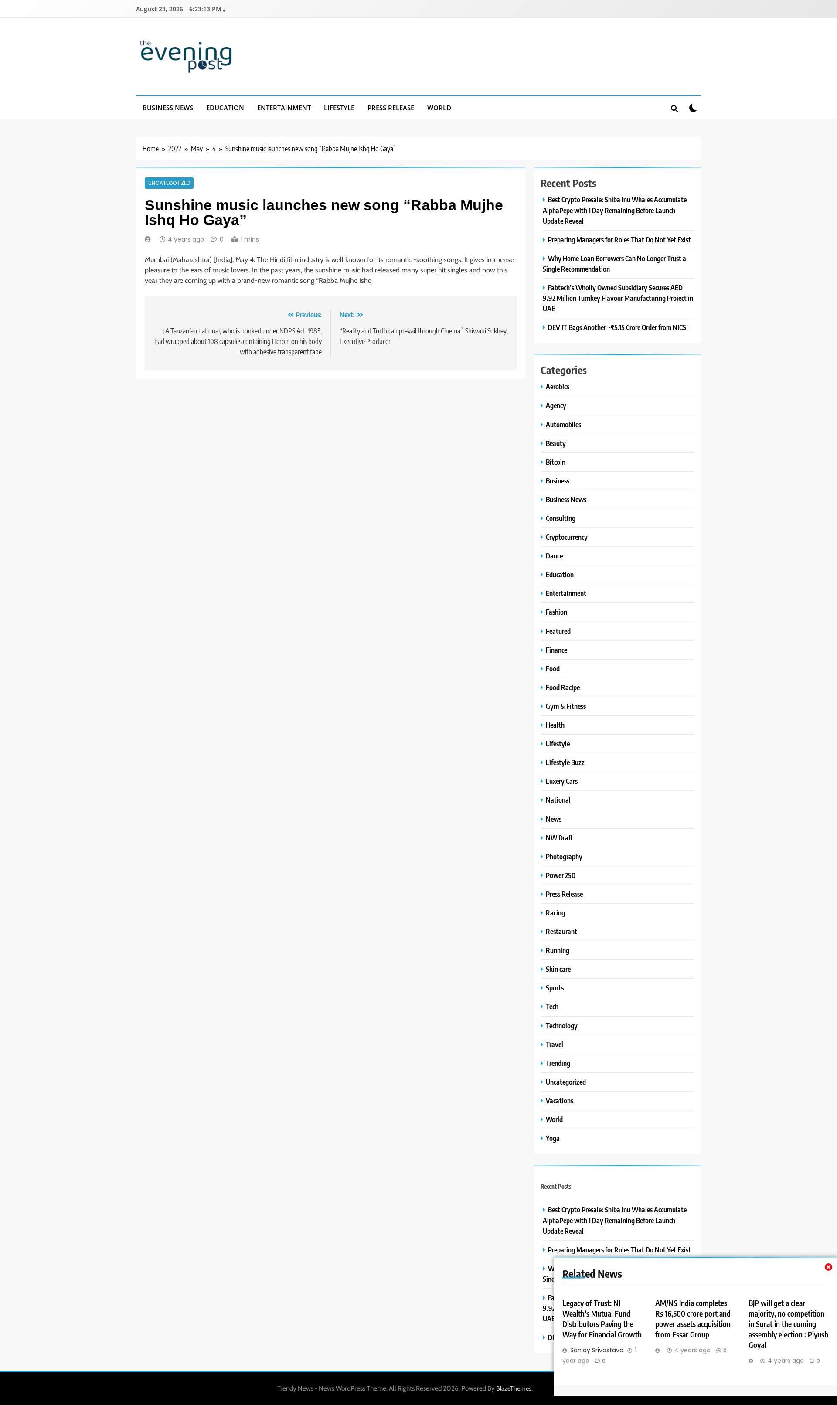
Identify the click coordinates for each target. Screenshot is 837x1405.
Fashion (556, 611)
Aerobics (557, 386)
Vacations (559, 1100)
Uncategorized (169, 183)
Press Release (390, 107)
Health (555, 724)
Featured (558, 631)
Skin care (558, 968)
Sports (555, 987)
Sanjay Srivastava (596, 1350)
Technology (562, 1025)
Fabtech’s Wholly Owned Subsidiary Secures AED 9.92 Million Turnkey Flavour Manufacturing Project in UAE (618, 298)
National (558, 799)
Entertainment (284, 107)
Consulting (560, 518)
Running (557, 950)
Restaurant (561, 931)
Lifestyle (339, 107)
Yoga (553, 1138)
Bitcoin (555, 461)
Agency (556, 405)
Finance (556, 649)
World (439, 107)
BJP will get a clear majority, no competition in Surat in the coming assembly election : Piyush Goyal (788, 1324)
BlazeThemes (513, 1388)
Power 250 (560, 875)
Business (557, 480)
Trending (558, 1063)
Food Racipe (563, 687)
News (553, 818)
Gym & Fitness (566, 706)
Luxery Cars (562, 781)
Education (225, 107)
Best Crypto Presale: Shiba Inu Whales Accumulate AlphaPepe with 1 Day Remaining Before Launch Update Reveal (615, 210)
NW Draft (559, 837)
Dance (554, 555)
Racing (555, 912)
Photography (564, 856)
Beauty (556, 443)
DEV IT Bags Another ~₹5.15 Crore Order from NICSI (618, 327)
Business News (168, 107)
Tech (552, 1006)
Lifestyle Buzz (565, 762)
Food (553, 668)
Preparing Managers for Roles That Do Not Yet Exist (619, 239)
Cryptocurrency (567, 536)
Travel (554, 1044)
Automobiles (563, 424)
